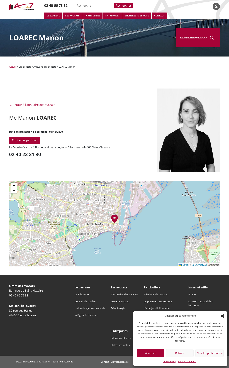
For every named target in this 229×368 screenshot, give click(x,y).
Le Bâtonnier (82, 294)
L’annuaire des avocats (124, 294)
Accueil (12, 66)
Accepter (150, 353)
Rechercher (123, 5)
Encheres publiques (137, 15)
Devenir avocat (120, 301)
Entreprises (112, 15)
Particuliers (92, 15)
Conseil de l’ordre (85, 301)
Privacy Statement (187, 361)
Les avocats (72, 15)
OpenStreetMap (199, 264)
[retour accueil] (21, 6)
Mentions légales (119, 361)
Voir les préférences (209, 353)
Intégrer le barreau (86, 315)
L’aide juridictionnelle (157, 308)
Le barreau (53, 15)
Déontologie (118, 308)
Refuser (179, 353)
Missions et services (123, 338)
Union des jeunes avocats (90, 308)
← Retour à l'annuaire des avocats (32, 105)
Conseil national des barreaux (200, 303)
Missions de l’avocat (156, 294)
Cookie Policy (169, 361)
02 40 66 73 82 (55, 5)
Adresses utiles (120, 345)
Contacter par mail (24, 140)
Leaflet (184, 264)
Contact (159, 15)
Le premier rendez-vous (158, 301)
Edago (192, 294)
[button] (222, 316)
